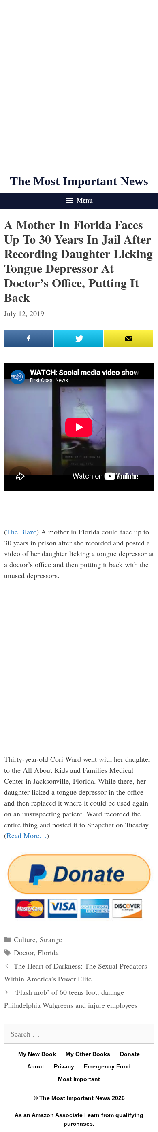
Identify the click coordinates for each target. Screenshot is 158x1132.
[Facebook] (28, 338)
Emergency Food (107, 1066)
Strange (51, 939)
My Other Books (88, 1054)
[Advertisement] (79, 87)
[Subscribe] (128, 338)
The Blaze (21, 531)
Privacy (64, 1066)
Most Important (79, 1079)
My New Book (37, 1054)
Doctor (24, 952)
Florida (48, 952)
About (35, 1066)
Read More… (26, 835)
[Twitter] (78, 338)
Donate (130, 1054)
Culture (25, 939)
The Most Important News (79, 181)
